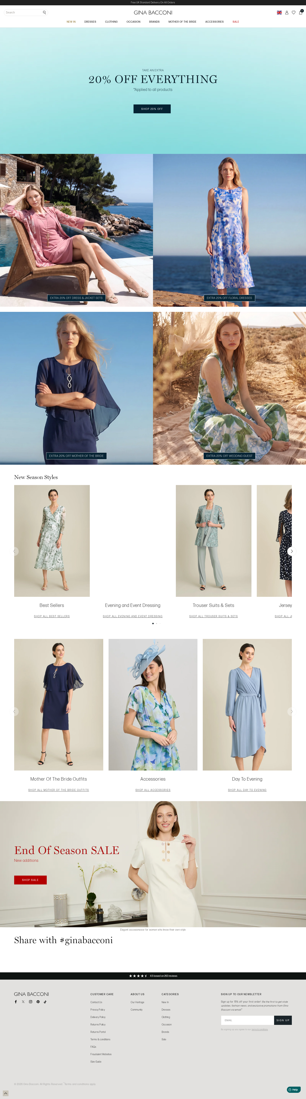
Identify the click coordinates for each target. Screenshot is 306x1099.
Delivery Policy (97, 1017)
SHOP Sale (34, 881)
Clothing (166, 1017)
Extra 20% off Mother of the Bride (76, 456)
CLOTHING (111, 21)
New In (165, 1002)
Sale (164, 1039)
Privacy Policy (97, 1009)
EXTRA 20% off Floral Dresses (229, 298)
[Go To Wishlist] (293, 12)
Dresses (166, 1009)
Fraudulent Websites (101, 1054)
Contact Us (96, 1002)
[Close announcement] (299, 309)
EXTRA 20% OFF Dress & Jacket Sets (76, 298)
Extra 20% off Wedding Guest (229, 456)
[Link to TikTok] (45, 1001)
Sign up (283, 1020)
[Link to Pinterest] (38, 1001)
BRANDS (154, 21)
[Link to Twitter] (23, 1001)
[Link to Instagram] (30, 1001)
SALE (236, 21)
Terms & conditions (100, 1039)
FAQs (93, 1046)
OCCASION (133, 21)
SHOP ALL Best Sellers (52, 617)
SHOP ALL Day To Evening (247, 790)
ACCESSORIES (214, 21)
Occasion (167, 1024)
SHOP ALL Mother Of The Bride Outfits (58, 790)
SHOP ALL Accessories (153, 790)
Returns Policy (97, 1024)
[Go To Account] (286, 12)
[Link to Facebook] (15, 1001)
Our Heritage (137, 1002)
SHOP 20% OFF (156, 110)
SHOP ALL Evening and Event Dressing (133, 617)
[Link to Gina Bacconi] (153, 13)
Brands (165, 1032)
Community (136, 1009)
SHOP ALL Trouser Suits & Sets (213, 617)
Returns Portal (98, 1032)
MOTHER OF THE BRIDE (183, 21)
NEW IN (71, 21)
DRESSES (90, 21)
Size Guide (95, 1061)
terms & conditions (260, 1029)
